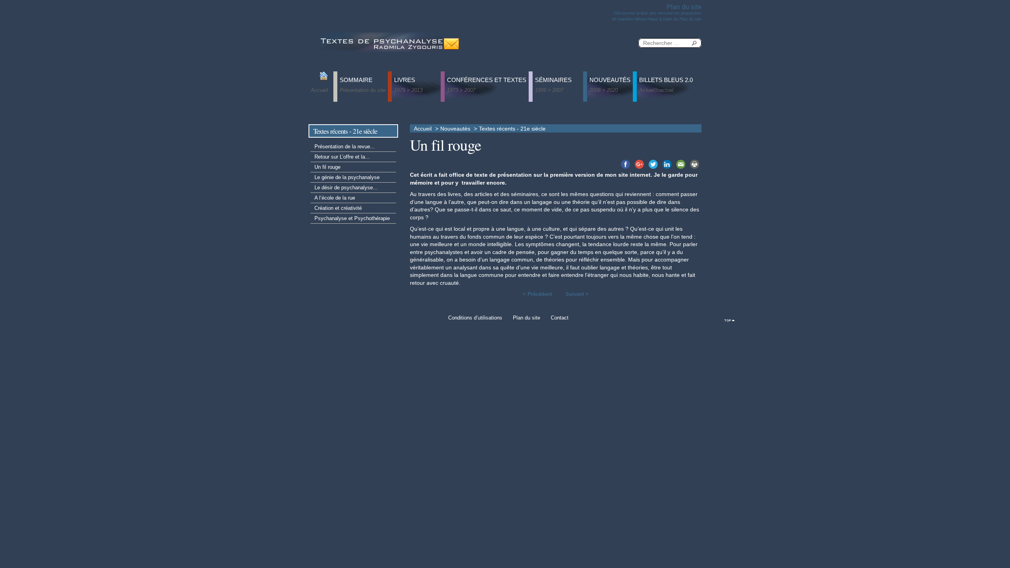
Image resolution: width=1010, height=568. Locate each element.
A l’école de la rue (334, 198)
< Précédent (537, 294)
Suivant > (577, 294)
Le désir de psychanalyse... (346, 188)
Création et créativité (338, 208)
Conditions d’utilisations (475, 318)
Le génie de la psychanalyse (347, 177)
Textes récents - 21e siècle (512, 129)
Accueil (423, 129)
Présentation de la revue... (344, 146)
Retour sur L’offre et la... (342, 157)
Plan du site (526, 318)
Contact (560, 318)
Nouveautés (455, 129)
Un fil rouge (327, 167)
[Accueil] (380, 42)
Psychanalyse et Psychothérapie (352, 218)
